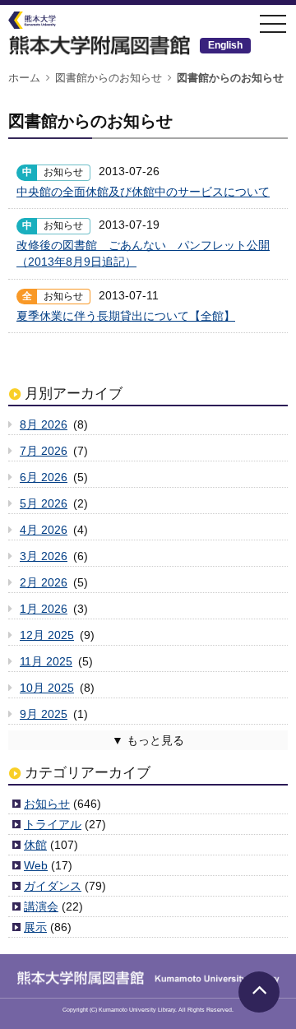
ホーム (24, 78)
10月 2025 (47, 687)
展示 (35, 927)
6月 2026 (43, 477)
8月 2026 (43, 424)
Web (36, 865)
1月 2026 (43, 608)
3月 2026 (43, 556)
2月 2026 (43, 582)
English (225, 45)
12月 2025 (47, 635)
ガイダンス (52, 885)
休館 (35, 844)
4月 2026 (43, 529)
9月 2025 (43, 714)
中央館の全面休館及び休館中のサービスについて (143, 191)
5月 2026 (43, 503)
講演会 (41, 906)
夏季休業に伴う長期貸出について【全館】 (125, 315)
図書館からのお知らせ (108, 78)
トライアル (52, 824)
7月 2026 (43, 451)
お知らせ (47, 803)
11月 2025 (46, 661)
